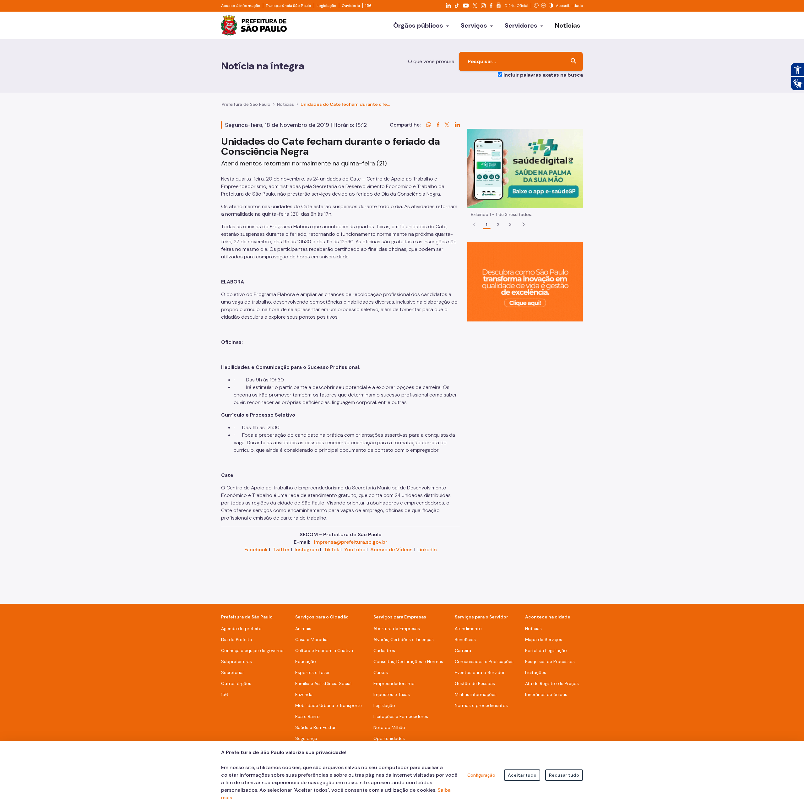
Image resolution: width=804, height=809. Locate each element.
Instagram (307, 549)
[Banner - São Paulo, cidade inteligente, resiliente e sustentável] (525, 281)
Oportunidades (389, 738)
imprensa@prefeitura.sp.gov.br (350, 542)
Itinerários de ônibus (546, 694)
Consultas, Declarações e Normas (408, 661)
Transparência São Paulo (288, 6)
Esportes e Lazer (312, 672)
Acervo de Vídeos (391, 549)
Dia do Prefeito (236, 639)
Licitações (535, 672)
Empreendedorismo (394, 683)
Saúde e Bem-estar (315, 727)
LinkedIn (427, 549)
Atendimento (468, 628)
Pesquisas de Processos (550, 661)
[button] (523, 224)
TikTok (331, 549)
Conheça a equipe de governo (252, 650)
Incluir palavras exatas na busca (543, 75)
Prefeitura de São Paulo (246, 104)
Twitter (281, 549)
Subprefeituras (236, 661)
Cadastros (384, 650)
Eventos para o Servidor (480, 672)
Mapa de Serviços (543, 639)
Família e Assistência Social (323, 683)
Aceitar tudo (522, 775)
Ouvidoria (351, 6)
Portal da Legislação (546, 650)
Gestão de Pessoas (475, 683)
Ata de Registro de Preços (552, 683)
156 (368, 6)
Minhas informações (476, 694)
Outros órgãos (236, 683)
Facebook (256, 549)
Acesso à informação (240, 6)
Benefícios (465, 639)
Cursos (380, 672)
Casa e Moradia (311, 639)
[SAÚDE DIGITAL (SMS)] (525, 168)
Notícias (285, 104)
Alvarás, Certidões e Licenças (403, 639)
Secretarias (233, 672)
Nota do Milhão (389, 727)
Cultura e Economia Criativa (324, 650)
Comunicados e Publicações (484, 661)
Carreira (463, 650)
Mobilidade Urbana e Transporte (328, 705)
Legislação (326, 6)
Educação (305, 661)
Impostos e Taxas (391, 694)
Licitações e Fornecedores (400, 716)
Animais (303, 628)
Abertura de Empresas (396, 628)
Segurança (306, 738)
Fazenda (303, 694)
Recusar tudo (564, 775)
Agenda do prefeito (241, 628)
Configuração (481, 775)
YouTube (354, 549)
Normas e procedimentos (481, 705)
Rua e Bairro (307, 716)
